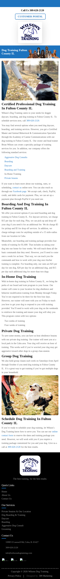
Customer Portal (30, 16)
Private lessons (11, 178)
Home (4, 491)
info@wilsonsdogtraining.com (19, 553)
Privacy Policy (14, 576)
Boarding (8, 161)
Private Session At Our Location (16, 511)
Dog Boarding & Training (13, 515)
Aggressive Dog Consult (13, 525)
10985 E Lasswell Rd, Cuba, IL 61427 (22, 542)
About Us (6, 495)
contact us (16, 187)
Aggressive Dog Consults (15, 157)
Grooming (6, 529)
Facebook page (19, 191)
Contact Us (7, 498)
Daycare (8, 165)
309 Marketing (45, 576)
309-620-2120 (37, 10)
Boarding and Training (14, 170)
